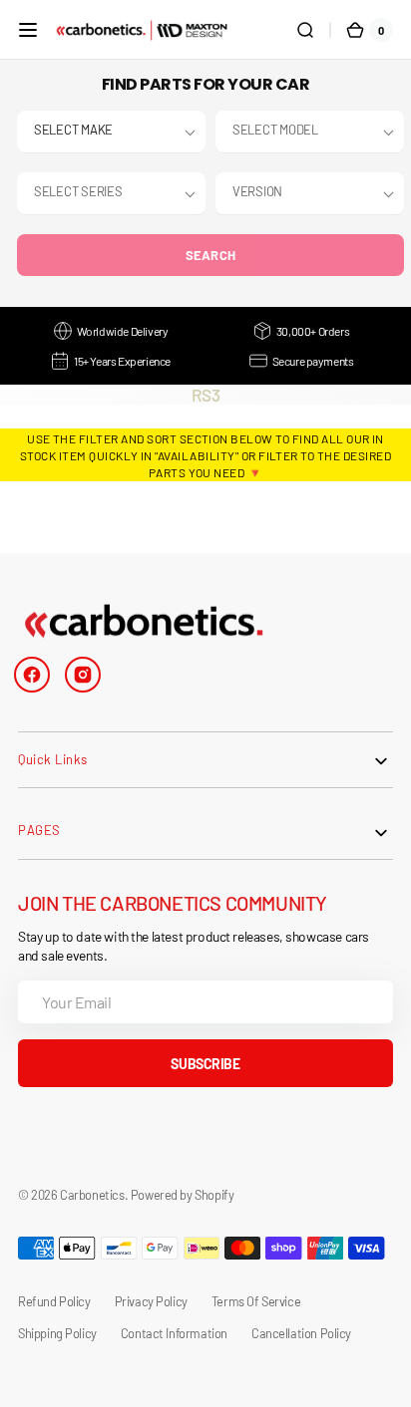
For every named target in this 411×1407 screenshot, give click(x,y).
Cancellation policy (301, 1333)
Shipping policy (57, 1333)
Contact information (174, 1333)
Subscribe (205, 1063)
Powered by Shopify (182, 1195)
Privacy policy (151, 1301)
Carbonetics (92, 1195)
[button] (28, 30)
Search (211, 255)
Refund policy (54, 1301)
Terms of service (255, 1301)
